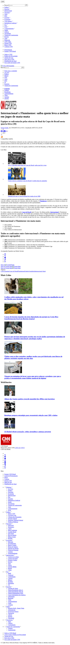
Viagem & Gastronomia (11, 35)
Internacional (8, 10)
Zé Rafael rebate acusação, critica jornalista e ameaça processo (27, 432)
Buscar (6, 5)
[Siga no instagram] (5, 254)
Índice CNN (11, 513)
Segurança (11, 527)
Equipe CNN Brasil (10, 51)
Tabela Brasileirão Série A (15, 590)
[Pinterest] (5, 464)
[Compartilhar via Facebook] (1, 131)
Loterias (10, 552)
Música (10, 580)
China (9, 570)
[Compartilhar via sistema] (1, 135)
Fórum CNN (8, 43)
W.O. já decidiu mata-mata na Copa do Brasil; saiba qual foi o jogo (27, 165)
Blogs (6, 477)
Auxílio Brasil (12, 532)
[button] (35, 392)
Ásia (9, 563)
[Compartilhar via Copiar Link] (7, 131)
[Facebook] (5, 457)
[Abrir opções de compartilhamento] (4, 133)
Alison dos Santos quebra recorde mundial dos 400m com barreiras (29, 399)
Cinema (10, 578)
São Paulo (11, 533)
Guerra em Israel (13, 558)
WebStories (6, 382)
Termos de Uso (8, 57)
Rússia (10, 568)
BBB (9, 573)
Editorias (8, 487)
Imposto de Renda (13, 548)
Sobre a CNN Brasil (10, 633)
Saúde (6, 30)
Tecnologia (7, 33)
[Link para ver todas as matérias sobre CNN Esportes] (8, 108)
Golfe (9, 603)
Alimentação (11, 610)
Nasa (9, 621)
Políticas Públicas (13, 522)
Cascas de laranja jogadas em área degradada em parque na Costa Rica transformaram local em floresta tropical (31, 318)
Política (6, 7)
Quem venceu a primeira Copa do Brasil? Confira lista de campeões (27, 181)
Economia (7, 19)
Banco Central (12, 545)
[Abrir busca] (26, 5)
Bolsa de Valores (13, 547)
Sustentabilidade (12, 553)
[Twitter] (5, 455)
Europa (10, 562)
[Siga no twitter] (5, 256)
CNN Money (8, 21)
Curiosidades (11, 625)
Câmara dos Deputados (14, 517)
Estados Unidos (12, 560)
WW (5, 77)
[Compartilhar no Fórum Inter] (2, 137)
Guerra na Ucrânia (13, 557)
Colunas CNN (8, 46)
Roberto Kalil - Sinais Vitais (16, 608)
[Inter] (5, 453)
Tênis (6, 95)
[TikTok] (5, 466)
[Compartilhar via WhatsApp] (6, 131)
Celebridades (11, 577)
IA (5, 82)
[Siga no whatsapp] (5, 261)
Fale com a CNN (9, 59)
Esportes (6, 17)
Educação (7, 40)
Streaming (11, 583)
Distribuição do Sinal (10, 61)
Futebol (6, 90)
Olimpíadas (11, 596)
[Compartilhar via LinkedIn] (4, 131)
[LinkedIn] (5, 462)
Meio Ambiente (12, 530)
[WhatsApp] (5, 468)
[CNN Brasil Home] (7, 65)
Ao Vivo (10, 489)
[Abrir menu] (3, 2)
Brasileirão (7, 92)
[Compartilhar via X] (3, 131)
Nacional (7, 12)
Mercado (10, 542)
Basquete (10, 598)
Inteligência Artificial (10, 23)
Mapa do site (8, 482)
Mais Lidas (6, 275)
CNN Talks (7, 41)
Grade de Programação (11, 476)
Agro (5, 14)
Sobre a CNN (8, 54)
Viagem (10, 628)
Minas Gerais (12, 537)
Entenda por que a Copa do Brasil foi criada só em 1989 (24, 196)
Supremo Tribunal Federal (15, 520)
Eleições (6, 9)
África (10, 565)
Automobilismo (8, 93)
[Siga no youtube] (5, 258)
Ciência (6, 32)
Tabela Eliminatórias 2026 (15, 593)
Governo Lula (12, 515)
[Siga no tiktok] (5, 260)
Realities (10, 581)
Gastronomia (11, 630)
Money (6, 76)
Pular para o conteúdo (10, 71)
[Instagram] (5, 460)
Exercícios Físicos (13, 611)
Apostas (6, 97)
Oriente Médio (12, 566)
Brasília (10, 538)
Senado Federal (12, 518)
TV (9, 585)
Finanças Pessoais (13, 550)
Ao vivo (6, 72)
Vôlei (9, 600)
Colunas (6, 479)
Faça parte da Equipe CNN (12, 62)
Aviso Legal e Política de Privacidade (15, 634)
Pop (5, 25)
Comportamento (9, 28)
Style (5, 27)
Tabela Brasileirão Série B (15, 591)
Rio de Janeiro (12, 535)
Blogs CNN (7, 45)
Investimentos (12, 543)
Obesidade (11, 618)
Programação (8, 49)
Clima (9, 528)
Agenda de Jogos (13, 588)
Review (6, 37)
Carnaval (10, 575)
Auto (5, 38)
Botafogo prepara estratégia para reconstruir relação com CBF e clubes (30, 415)
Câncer (10, 615)
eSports (6, 98)
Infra (5, 16)
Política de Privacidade (11, 56)
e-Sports (10, 605)
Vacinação (11, 613)
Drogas (10, 616)
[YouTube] (5, 459)
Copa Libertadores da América (17, 595)
